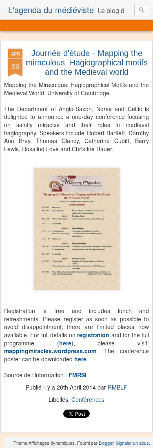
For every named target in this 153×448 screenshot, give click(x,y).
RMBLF (117, 387)
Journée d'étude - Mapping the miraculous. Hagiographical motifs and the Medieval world (87, 62)
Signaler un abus (132, 442)
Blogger (106, 442)
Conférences (87, 399)
